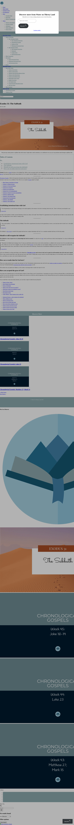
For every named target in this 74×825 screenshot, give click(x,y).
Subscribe (22, 26)
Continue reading (37, 30)
